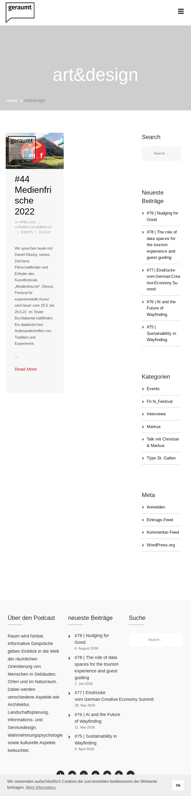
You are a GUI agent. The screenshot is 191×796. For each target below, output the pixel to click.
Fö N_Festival (160, 401)
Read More (26, 369)
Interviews (156, 414)
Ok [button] (178, 785)
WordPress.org (161, 545)
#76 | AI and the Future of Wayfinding (161, 308)
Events (27, 232)
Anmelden (156, 507)
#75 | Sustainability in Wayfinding (161, 333)
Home (12, 100)
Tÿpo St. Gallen (161, 458)
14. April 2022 (25, 222)
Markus (154, 426)
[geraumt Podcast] (24, 12)
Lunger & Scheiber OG (33, 227)
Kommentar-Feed (163, 532)
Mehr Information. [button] (41, 787)
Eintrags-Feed (160, 519)
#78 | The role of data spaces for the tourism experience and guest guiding (162, 245)
